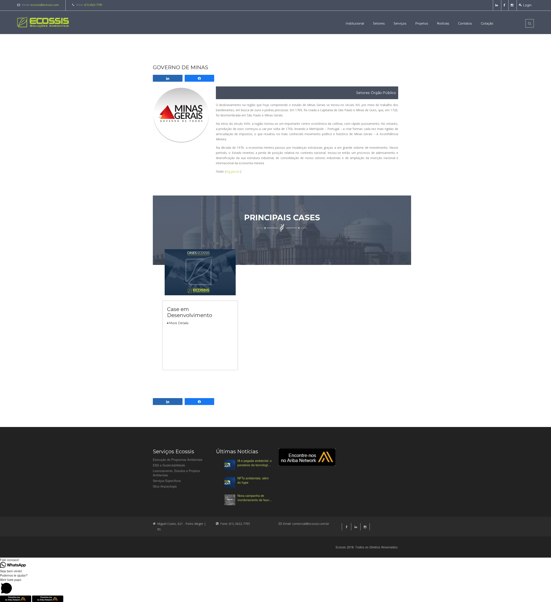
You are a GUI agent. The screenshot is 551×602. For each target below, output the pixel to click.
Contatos (465, 23)
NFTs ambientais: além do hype (253, 480)
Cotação (487, 23)
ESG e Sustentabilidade (169, 465)
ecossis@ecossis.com (44, 5)
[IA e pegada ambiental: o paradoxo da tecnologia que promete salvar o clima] (229, 465)
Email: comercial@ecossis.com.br (306, 524)
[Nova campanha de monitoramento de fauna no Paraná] (229, 499)
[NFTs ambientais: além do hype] (229, 482)
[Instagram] (512, 5)
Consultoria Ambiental (169, 547)
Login (527, 5)
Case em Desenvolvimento (189, 312)
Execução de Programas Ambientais (177, 459)
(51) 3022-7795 (93, 5)
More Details (178, 323)
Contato (242, 547)
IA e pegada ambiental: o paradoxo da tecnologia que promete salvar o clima (254, 462)
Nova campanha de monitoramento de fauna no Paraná (254, 497)
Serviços (400, 23)
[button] (275, 586)
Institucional (355, 23)
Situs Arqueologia (165, 486)
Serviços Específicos (167, 480)
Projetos (421, 23)
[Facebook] (504, 5)
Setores (379, 23)
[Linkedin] (497, 5)
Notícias (443, 23)
